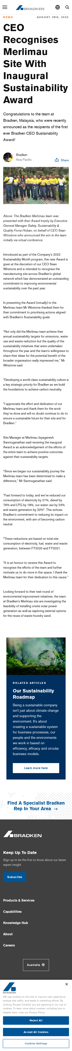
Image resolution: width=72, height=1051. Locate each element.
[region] (36, 1015)
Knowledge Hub (15, 923)
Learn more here (36, 768)
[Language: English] (57, 7)
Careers (9, 945)
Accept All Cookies (36, 1032)
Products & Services (18, 900)
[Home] (30, 7)
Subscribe (14, 877)
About (8, 934)
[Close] (66, 984)
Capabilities (12, 912)
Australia (33, 965)
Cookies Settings (36, 1043)
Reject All (36, 1020)
